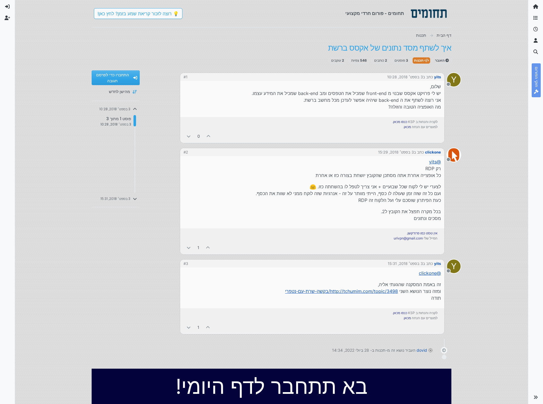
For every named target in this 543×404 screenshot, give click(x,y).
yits (437, 77)
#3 (186, 263)
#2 (186, 152)
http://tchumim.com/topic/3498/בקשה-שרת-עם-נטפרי (341, 291)
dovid (422, 350)
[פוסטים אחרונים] (536, 29)
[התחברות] (7, 6)
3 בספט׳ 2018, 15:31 (405, 263)
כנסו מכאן (400, 122)
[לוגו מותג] (428, 13)
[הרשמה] (7, 18)
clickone (433, 152)
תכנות (419, 60)
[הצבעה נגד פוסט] (189, 136)
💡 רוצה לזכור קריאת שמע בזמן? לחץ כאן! (138, 13)
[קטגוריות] (536, 18)
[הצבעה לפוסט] (209, 136)
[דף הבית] (536, 6)
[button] (536, 397)
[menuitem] (7, 6)
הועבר (440, 60)
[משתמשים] (536, 40)
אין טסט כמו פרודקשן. (422, 233)
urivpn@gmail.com (408, 238)
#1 (186, 77)
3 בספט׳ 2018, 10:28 (405, 77)
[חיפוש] (536, 52)
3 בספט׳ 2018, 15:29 (396, 152)
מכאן (407, 127)
